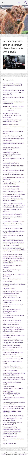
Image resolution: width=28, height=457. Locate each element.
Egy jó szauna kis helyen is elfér (12, 214)
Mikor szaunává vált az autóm (12, 320)
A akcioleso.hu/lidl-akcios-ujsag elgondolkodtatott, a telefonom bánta (12, 85)
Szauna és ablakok (8, 350)
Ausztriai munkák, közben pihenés (13, 170)
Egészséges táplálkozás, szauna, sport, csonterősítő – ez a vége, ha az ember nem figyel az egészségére (14, 205)
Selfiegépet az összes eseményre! (13, 342)
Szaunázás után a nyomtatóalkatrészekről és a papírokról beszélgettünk (11, 393)
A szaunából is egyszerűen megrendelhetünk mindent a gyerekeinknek (12, 154)
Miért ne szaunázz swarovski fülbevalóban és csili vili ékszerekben (11, 311)
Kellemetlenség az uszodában (12, 279)
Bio (3, 2)
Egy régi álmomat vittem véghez (13, 228)
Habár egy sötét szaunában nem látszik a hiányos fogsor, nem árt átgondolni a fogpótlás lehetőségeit (13, 256)
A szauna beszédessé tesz (10, 124)
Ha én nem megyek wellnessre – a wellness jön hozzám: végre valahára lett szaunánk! (14, 250)
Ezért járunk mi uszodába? (11, 245)
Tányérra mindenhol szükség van (13, 415)
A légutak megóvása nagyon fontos (13, 106)
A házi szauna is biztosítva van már (13, 90)
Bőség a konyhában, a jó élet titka (13, 191)
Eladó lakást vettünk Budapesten (13, 240)
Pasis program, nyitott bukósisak (13, 340)
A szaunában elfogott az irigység (12, 136)
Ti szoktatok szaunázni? (10, 436)
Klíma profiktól (7, 281)
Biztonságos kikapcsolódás (11, 189)
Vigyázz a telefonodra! (9, 443)
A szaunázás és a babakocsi (11, 163)
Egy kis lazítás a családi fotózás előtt (13, 221)
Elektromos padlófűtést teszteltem (13, 243)
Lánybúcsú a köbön (9, 288)
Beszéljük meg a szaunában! (11, 186)
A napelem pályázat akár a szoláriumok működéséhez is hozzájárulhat (12, 115)
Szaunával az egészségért (10, 370)
